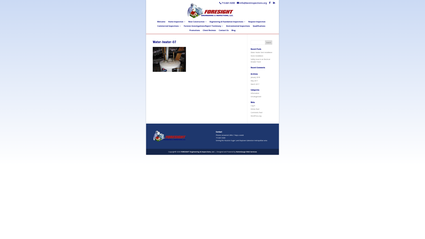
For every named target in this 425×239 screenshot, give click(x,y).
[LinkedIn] (274, 3)
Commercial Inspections (168, 26)
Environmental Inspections (238, 26)
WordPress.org (256, 116)
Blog (234, 31)
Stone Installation (257, 56)
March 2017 (255, 84)
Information (255, 93)
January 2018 (255, 77)
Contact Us (224, 31)
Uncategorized (256, 96)
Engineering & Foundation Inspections (226, 22)
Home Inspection (175, 22)
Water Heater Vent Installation (261, 52)
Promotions (194, 31)
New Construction (196, 22)
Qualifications (259, 26)
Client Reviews (209, 31)
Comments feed (256, 112)
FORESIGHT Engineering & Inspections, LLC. (198, 152)
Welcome (161, 22)
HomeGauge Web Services (246, 152)
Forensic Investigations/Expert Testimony (202, 26)
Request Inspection (256, 22)
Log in (253, 106)
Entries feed (255, 109)
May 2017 (254, 81)
